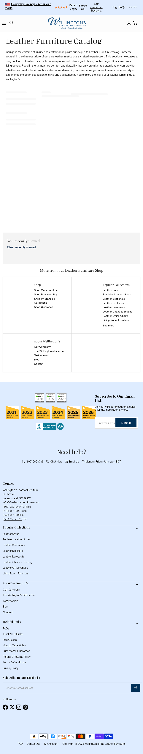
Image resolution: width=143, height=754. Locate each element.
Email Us (74, 461)
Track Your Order (13, 634)
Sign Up (126, 423)
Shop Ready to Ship (46, 294)
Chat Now (56, 461)
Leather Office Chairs (115, 315)
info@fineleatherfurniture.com (21, 502)
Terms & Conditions (14, 662)
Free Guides (10, 639)
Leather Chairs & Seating (117, 311)
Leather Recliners (113, 303)
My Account (51, 743)
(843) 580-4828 (12, 519)
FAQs (122, 7)
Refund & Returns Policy (17, 656)
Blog (114, 7)
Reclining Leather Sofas (117, 294)
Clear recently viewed (21, 247)
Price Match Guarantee (16, 650)
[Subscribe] (135, 688)
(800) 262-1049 (35, 461)
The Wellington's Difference (50, 350)
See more (108, 325)
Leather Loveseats (114, 307)
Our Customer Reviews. (96, 7)
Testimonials (41, 355)
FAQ (20, 743)
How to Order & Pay (14, 645)
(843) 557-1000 (11, 510)
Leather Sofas (111, 290)
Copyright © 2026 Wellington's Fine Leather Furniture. (93, 743)
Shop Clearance (43, 306)
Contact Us (33, 743)
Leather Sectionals (114, 298)
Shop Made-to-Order (46, 290)
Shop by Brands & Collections (44, 300)
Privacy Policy (10, 668)
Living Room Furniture (116, 320)
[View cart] (135, 23)
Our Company (42, 346)
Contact (133, 7)
